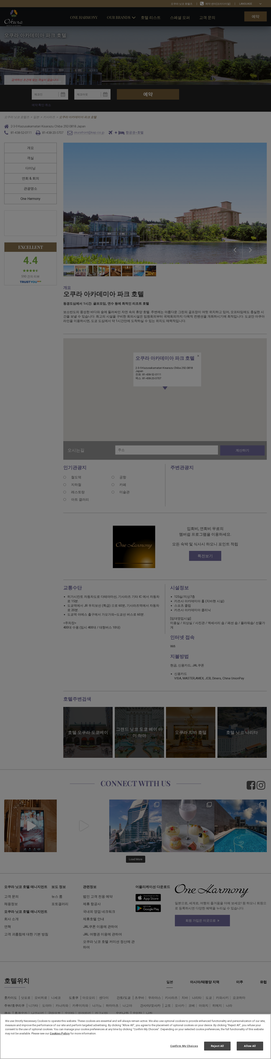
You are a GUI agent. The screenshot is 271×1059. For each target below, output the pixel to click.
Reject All (217, 1046)
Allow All (250, 1046)
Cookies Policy (60, 1033)
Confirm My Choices (184, 1046)
